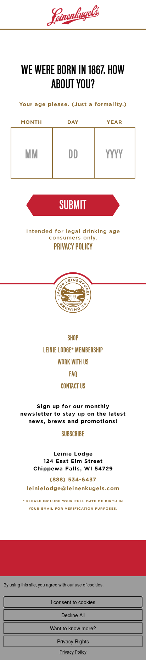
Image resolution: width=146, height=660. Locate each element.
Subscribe (73, 433)
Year (114, 122)
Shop (74, 338)
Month (31, 122)
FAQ (73, 373)
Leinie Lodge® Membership (73, 349)
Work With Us (74, 362)
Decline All (73, 615)
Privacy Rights (73, 641)
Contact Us (73, 385)
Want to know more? (73, 628)
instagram (73, 568)
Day (73, 122)
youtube (95, 568)
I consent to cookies (73, 602)
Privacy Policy (73, 652)
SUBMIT (73, 204)
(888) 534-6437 (73, 480)
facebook (51, 568)
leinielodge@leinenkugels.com (73, 489)
